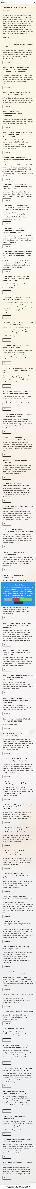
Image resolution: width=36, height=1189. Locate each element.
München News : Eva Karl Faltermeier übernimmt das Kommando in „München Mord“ (17, 134)
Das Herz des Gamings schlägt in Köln (18, 1011)
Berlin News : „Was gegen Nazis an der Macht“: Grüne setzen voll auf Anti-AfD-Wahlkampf (18, 807)
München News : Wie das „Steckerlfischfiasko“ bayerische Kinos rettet (16, 700)
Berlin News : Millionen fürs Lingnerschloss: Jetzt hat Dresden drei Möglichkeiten (18, 876)
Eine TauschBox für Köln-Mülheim (16, 1028)
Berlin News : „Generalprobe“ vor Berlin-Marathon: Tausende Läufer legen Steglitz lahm (16, 278)
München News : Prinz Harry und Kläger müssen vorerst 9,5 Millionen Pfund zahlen (17, 652)
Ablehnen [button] (16, 599)
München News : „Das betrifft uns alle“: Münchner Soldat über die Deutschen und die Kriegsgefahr (16, 69)
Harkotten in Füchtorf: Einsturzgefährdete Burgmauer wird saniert (17, 924)
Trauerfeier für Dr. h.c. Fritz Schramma (18, 995)
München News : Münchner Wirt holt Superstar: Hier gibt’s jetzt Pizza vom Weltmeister (17, 625)
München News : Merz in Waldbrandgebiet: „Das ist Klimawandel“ (13, 113)
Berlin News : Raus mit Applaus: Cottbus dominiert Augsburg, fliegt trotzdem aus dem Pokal (16, 230)
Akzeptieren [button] (8, 599)
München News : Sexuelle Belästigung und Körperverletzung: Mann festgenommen (18, 677)
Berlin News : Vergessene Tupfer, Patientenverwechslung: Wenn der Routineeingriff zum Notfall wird (16, 207)
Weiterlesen (7, 62)
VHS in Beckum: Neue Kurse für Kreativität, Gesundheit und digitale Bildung (17, 159)
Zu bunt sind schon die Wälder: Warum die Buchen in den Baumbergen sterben (18, 370)
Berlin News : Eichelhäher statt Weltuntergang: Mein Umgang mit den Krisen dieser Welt (17, 186)
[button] (34, 2)
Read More (6, 37)
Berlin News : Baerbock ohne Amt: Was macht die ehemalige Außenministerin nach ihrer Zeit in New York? (18, 830)
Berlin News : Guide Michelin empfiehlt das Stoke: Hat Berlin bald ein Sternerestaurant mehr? (18, 853)
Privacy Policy (18, 602)
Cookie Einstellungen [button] (26, 599)
